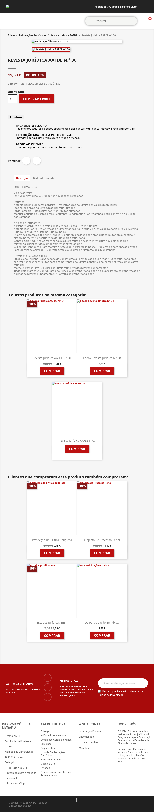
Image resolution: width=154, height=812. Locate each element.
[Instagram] (48, 687)
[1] (143, 683)
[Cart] (148, 21)
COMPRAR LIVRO (36, 99)
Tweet (37, 161)
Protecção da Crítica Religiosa (52, 540)
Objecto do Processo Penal (102, 540)
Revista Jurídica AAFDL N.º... (77, 440)
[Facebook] (48, 678)
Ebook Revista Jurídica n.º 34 (102, 358)
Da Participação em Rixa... (102, 622)
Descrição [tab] (22, 178)
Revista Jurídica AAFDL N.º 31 (52, 358)
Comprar (52, 371)
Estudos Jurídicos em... (52, 622)
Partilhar (26, 161)
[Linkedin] (48, 697)
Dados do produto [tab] (43, 178)
